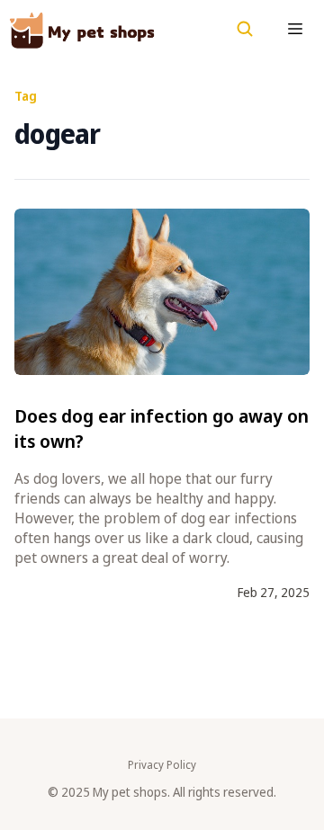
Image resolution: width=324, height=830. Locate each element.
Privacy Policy (162, 765)
